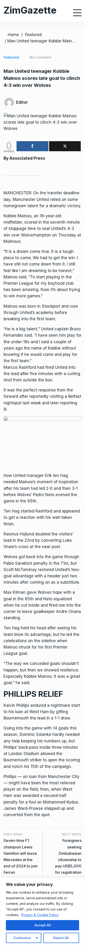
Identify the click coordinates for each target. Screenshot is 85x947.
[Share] (32, 146)
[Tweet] (65, 146)
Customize (22, 938)
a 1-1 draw (60, 718)
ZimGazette (30, 10)
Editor (22, 102)
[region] (42, 912)
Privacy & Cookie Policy (40, 915)
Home (13, 34)
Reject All (61, 938)
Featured (33, 34)
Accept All (42, 925)
